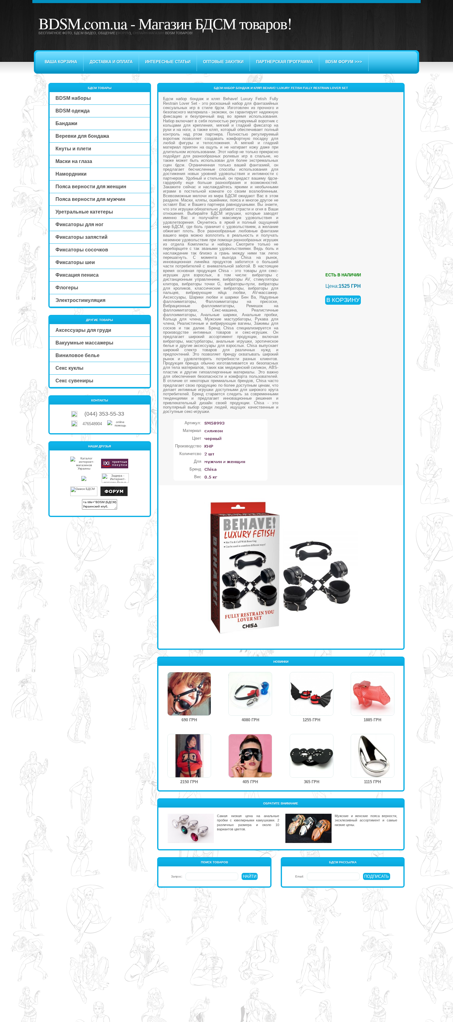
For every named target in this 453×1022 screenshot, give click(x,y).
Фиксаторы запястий (81, 237)
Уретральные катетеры (84, 211)
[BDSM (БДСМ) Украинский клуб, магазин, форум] (114, 495)
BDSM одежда (72, 110)
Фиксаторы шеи (75, 262)
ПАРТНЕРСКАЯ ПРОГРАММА (284, 61)
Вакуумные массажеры (84, 342)
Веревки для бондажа (82, 136)
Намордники (71, 174)
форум (123, 33)
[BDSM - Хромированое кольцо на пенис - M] (372, 776)
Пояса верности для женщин (90, 186)
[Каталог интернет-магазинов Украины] (83, 468)
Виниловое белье (77, 355)
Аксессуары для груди (83, 330)
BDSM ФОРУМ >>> (343, 61)
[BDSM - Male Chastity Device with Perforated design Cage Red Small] (372, 714)
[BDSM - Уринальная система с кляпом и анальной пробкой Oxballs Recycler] (250, 714)
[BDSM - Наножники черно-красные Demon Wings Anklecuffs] (311, 714)
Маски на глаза (73, 161)
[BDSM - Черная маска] (250, 776)
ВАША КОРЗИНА (61, 61)
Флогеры (66, 287)
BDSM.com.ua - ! (165, 23)
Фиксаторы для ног (79, 224)
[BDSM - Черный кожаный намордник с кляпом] (189, 714)
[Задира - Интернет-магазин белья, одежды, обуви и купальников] (115, 481)
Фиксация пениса (77, 275)
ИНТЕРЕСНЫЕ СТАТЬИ (167, 61)
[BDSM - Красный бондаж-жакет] (189, 776)
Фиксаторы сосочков (81, 249)
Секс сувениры (74, 380)
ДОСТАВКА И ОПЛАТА (111, 61)
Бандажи (66, 123)
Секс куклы (69, 368)
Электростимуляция (80, 300)
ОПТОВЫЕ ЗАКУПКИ (223, 61)
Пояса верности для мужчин (90, 199)
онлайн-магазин (148, 33)
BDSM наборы (73, 98)
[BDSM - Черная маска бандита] (311, 776)
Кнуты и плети (73, 148)
